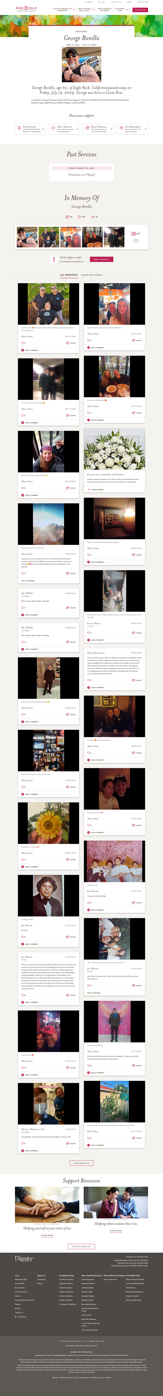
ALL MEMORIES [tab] (69, 275)
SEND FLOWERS (97, 490)
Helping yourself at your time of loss (47, 1226)
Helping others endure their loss (116, 1222)
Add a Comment (31, 350)
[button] (129, 3)
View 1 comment (27, 581)
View (135, 240)
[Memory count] (67, 217)
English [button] (141, 2)
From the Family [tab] (92, 275)
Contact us (83, 1372)
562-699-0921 (142, 1260)
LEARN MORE (47, 1235)
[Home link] (26, 8)
